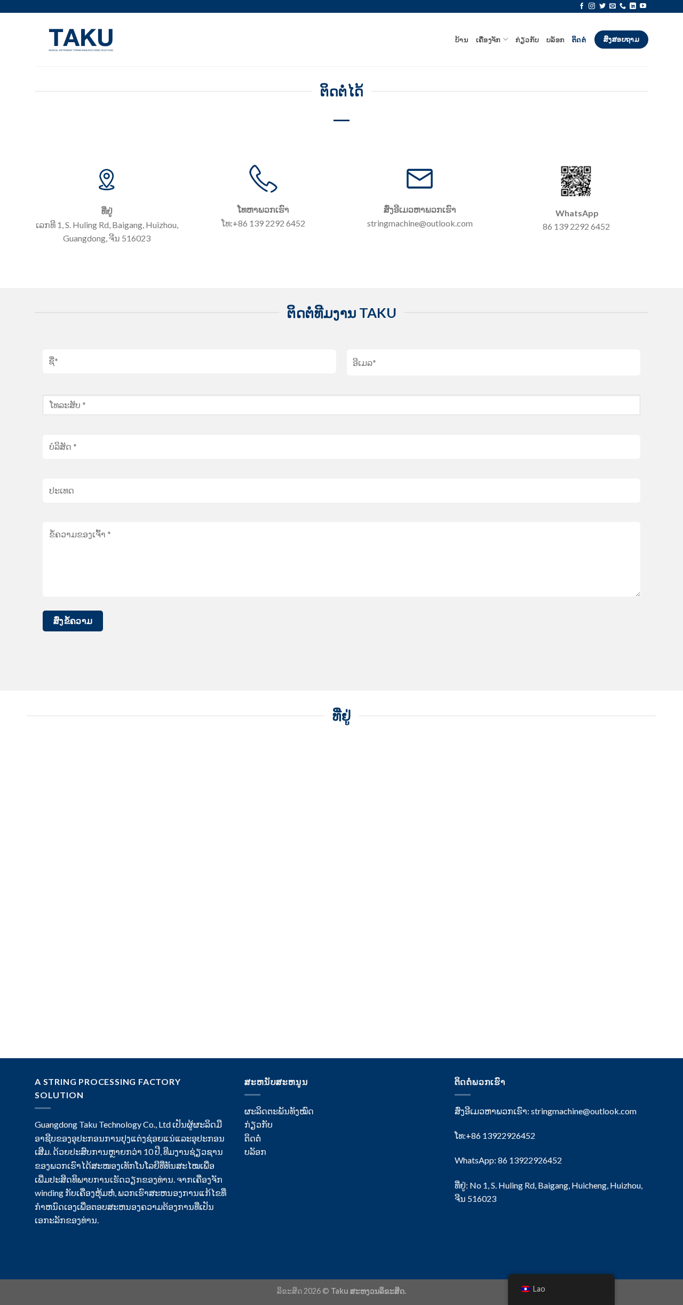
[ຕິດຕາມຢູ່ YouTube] (643, 6)
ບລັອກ (555, 39)
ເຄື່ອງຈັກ (488, 39)
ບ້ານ (461, 39)
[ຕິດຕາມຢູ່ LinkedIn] (633, 6)
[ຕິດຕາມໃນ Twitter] (602, 6)
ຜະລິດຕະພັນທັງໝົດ (279, 1111)
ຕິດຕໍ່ (579, 39)
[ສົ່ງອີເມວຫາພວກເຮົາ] (612, 6)
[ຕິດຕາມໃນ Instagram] (592, 6)
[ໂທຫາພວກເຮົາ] (623, 6)
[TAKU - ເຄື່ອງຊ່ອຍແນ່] (84, 39)
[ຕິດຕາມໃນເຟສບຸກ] (581, 6)
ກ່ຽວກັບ (527, 39)
